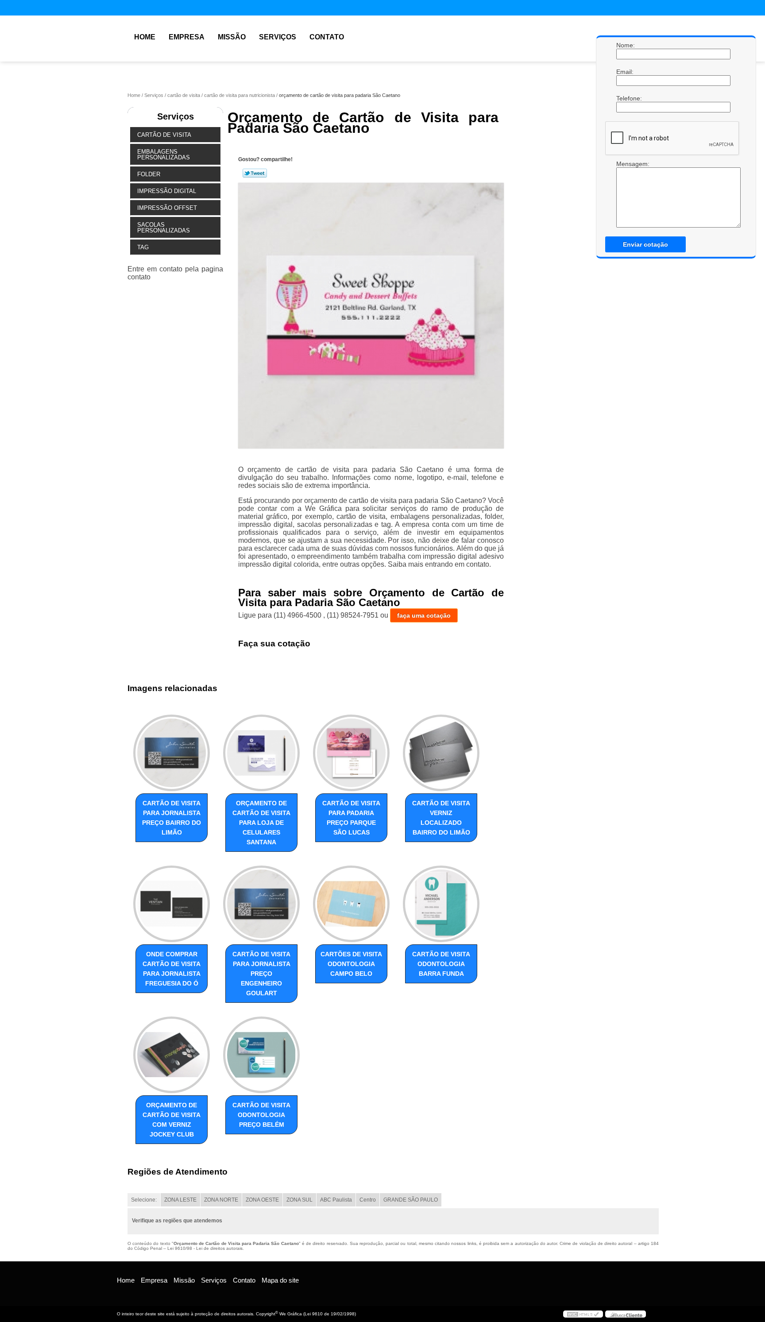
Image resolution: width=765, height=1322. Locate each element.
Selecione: (144, 1200)
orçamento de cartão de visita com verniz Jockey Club (172, 1120)
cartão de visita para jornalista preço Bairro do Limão (171, 818)
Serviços (277, 37)
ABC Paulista (336, 1200)
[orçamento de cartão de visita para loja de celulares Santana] (261, 753)
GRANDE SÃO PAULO (410, 1200)
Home (144, 37)
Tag (143, 247)
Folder (148, 174)
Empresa (187, 37)
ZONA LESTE (180, 1200)
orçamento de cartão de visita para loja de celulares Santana (261, 823)
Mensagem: (625, 194)
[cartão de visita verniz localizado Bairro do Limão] (441, 753)
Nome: (625, 45)
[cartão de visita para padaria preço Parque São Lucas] (351, 753)
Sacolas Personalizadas (163, 227)
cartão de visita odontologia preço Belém (261, 1115)
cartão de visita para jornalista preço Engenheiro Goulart (261, 974)
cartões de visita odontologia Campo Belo (351, 964)
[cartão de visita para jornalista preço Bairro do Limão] (171, 753)
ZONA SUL (299, 1200)
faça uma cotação (424, 615)
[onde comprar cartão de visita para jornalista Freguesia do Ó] (171, 904)
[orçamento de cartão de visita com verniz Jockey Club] (171, 1055)
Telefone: (625, 98)
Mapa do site (280, 1280)
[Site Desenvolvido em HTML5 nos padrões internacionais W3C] (583, 1314)
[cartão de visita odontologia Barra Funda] (441, 904)
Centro (367, 1200)
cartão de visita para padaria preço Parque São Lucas (351, 818)
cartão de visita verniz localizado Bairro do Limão (441, 818)
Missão (232, 37)
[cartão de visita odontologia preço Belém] (261, 1055)
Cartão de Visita (164, 134)
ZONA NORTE (221, 1200)
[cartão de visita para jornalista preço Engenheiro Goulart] (261, 904)
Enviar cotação (645, 244)
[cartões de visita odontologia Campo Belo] (351, 904)
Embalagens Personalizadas (163, 154)
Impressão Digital (166, 191)
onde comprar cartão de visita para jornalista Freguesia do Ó (172, 969)
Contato (326, 37)
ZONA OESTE (262, 1200)
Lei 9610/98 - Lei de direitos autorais (205, 1248)
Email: (625, 71)
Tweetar (255, 173)
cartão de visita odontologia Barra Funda (441, 964)
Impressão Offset (167, 208)
